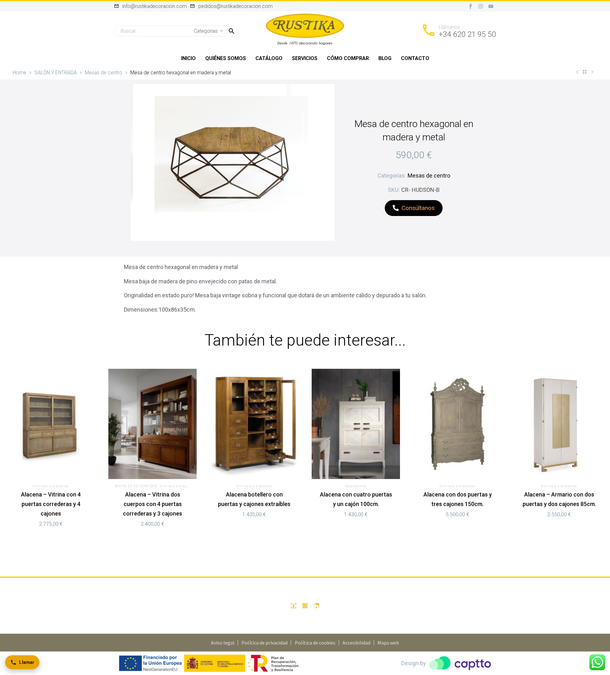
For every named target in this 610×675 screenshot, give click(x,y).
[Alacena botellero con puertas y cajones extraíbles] (254, 424)
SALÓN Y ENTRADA (55, 73)
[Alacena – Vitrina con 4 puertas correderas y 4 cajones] (51, 424)
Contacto (415, 58)
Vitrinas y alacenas (51, 486)
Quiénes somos (225, 58)
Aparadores (356, 486)
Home (19, 73)
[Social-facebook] (470, 6)
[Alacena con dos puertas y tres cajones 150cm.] (457, 424)
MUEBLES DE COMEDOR (136, 486)
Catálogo (268, 58)
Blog (384, 58)
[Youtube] (491, 6)
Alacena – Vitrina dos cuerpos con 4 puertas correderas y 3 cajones (152, 504)
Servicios (304, 58)
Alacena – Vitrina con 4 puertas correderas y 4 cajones (51, 504)
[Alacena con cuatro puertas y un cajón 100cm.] (356, 424)
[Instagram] (481, 6)
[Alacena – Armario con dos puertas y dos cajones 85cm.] (559, 424)
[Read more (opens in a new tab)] (458, 31)
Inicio (188, 58)
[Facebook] (293, 605)
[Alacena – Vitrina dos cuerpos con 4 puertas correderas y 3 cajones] (152, 424)
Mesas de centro (103, 73)
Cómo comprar (348, 58)
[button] (231, 31)
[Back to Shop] (584, 71)
